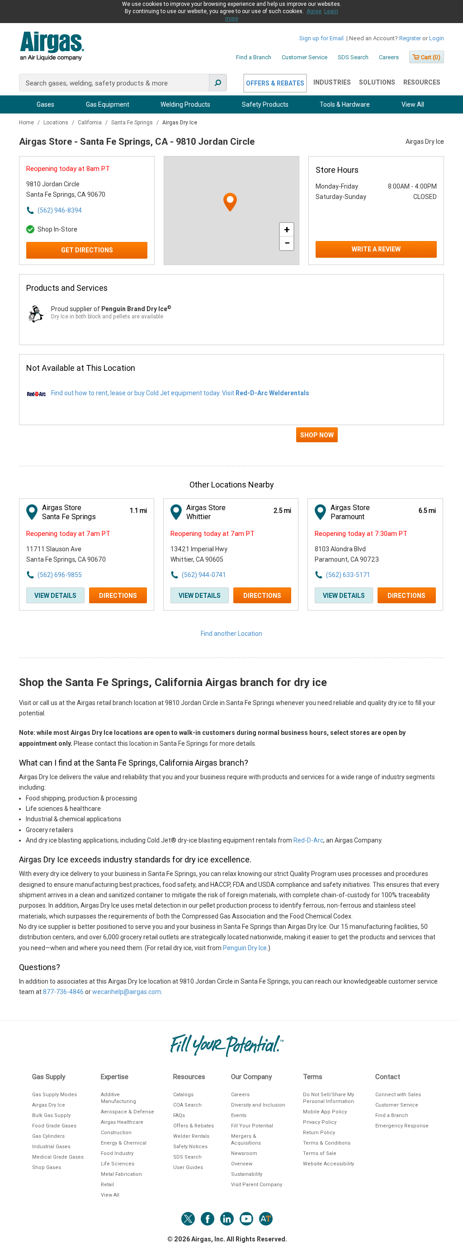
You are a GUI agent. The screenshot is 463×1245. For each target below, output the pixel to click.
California (90, 122)
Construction (116, 1133)
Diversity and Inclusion (258, 1105)
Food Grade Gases (54, 1126)
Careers (389, 57)
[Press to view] (231, 438)
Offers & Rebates (275, 83)
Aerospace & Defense (127, 1112)
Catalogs (183, 1095)
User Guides (188, 1167)
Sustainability (246, 1174)
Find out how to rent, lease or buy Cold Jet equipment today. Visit (180, 393)
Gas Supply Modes (54, 1095)
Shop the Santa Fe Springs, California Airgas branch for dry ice (173, 682)
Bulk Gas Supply (51, 1115)
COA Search (187, 1105)
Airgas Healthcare (122, 1122)
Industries (332, 82)
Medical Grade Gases (58, 1157)
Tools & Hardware (345, 104)
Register (410, 38)
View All (413, 104)
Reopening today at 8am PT (68, 169)
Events (238, 1115)
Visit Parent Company (256, 1185)
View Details (55, 595)
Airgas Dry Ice (48, 1105)
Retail (107, 1185)
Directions (118, 595)
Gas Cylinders (48, 1136)
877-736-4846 (63, 991)
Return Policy (319, 1133)
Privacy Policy (319, 1122)
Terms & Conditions (326, 1143)
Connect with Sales (398, 1095)
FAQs (179, 1115)
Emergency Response (402, 1126)
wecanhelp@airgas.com (126, 991)
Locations (56, 122)
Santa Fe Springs (132, 122)
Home (27, 122)
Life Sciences (117, 1164)
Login (436, 38)
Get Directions (87, 250)
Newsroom (244, 1153)
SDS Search (353, 57)
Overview (241, 1164)
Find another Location (231, 633)
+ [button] (287, 229)
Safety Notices (190, 1147)
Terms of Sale (319, 1153)
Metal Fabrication (121, 1174)
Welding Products (185, 104)
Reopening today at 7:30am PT (361, 534)
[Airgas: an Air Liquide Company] (52, 47)
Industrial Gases (51, 1147)
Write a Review (376, 249)
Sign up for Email (321, 38)
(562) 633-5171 (348, 574)
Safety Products (265, 104)
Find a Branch (253, 57)
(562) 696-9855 (60, 574)
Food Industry (117, 1153)
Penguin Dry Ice (245, 948)
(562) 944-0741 (204, 574)
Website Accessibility (328, 1164)
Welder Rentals (191, 1136)
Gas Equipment (107, 104)
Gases (45, 104)
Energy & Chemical (123, 1143)
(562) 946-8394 (60, 210)
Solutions (377, 82)
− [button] (287, 243)
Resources (421, 82)
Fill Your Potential (252, 1126)
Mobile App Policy (325, 1112)
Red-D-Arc (308, 840)
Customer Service (304, 57)
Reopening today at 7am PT (68, 534)
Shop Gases (46, 1167)
